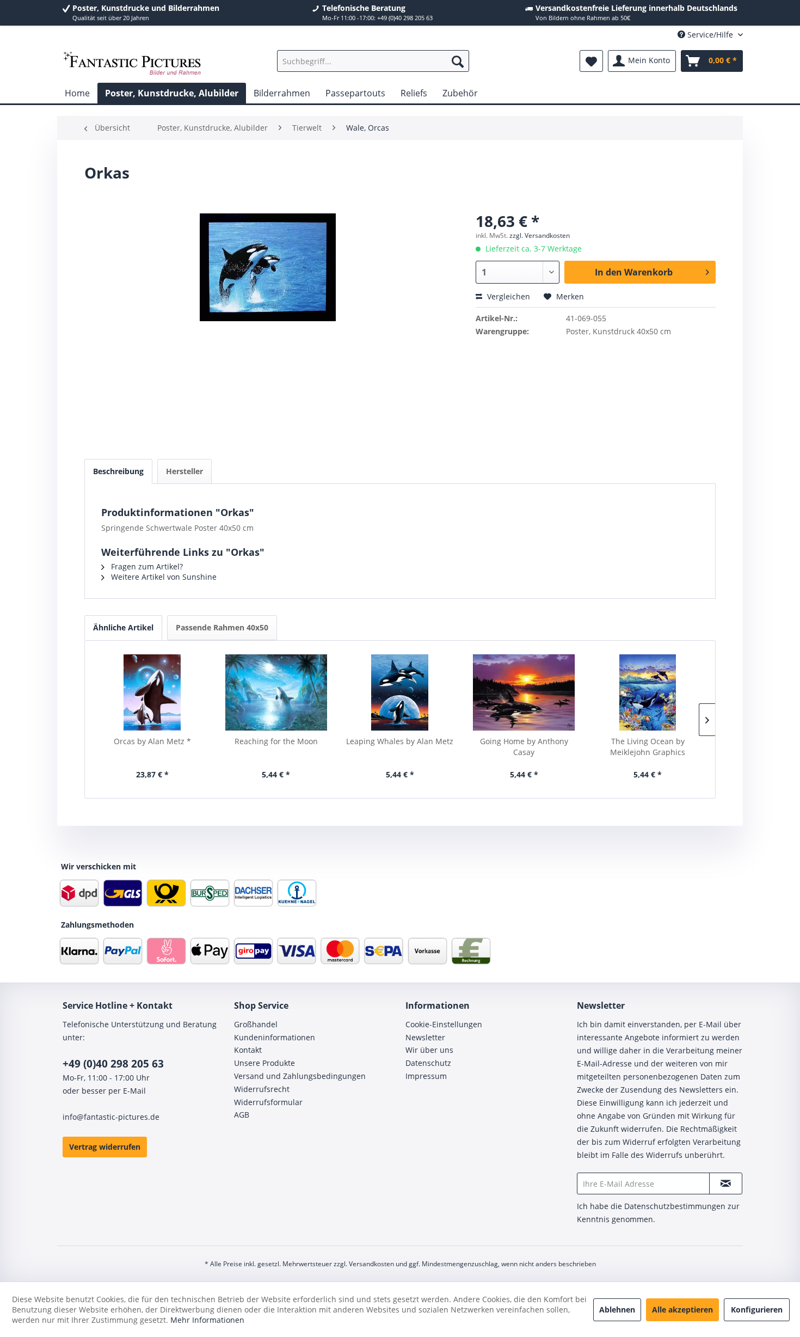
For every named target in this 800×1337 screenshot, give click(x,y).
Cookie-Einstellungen (443, 1024)
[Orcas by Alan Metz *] (152, 692)
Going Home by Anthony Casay (524, 746)
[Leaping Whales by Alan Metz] (400, 692)
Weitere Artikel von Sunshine (163, 577)
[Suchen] (457, 61)
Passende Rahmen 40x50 (222, 627)
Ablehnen (617, 1309)
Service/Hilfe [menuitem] (710, 34)
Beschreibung (118, 471)
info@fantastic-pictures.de (111, 1117)
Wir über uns (429, 1050)
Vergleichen (507, 296)
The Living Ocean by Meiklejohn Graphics (647, 746)
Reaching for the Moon (276, 741)
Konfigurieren (757, 1309)
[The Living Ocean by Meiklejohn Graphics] (647, 692)
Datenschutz (428, 1063)
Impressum (426, 1076)
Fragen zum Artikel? (146, 566)
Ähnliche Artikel (123, 627)
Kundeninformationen (274, 1037)
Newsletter (425, 1037)
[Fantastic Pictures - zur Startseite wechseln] (132, 63)
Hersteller (184, 471)
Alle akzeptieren (682, 1309)
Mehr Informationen (207, 1320)
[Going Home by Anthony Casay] (524, 692)
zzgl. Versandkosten (539, 235)
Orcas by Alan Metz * (152, 741)
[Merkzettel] (591, 61)
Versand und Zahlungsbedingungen (300, 1076)
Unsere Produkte (264, 1063)
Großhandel (256, 1024)
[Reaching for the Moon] (276, 692)
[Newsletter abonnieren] (725, 1183)
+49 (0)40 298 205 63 (113, 1064)
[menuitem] (373, 61)
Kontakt (248, 1050)
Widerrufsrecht (262, 1089)
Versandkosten (371, 1263)
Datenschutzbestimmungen (674, 1206)
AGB (241, 1114)
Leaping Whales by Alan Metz (399, 741)
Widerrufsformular (268, 1102)
